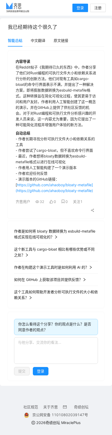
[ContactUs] (66, 407)
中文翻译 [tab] (38, 40)
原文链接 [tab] (61, 40)
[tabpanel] (56, 216)
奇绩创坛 (81, 407)
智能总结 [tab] (15, 40)
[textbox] (56, 350)
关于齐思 (50, 407)
